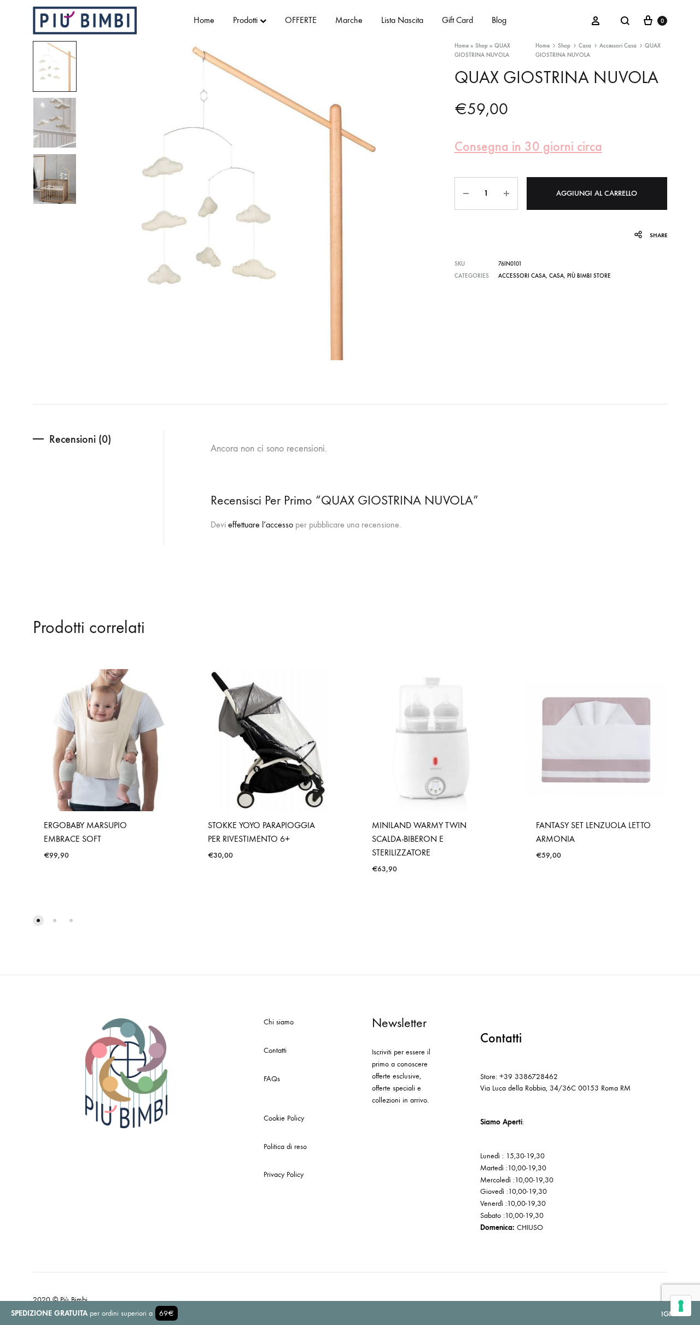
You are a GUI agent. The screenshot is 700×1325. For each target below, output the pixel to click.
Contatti (275, 1050)
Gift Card (457, 20)
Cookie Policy (284, 1118)
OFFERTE (301, 20)
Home (204, 20)
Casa (585, 45)
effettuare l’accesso (260, 524)
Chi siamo (279, 1022)
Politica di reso (285, 1146)
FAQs (272, 1078)
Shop (481, 45)
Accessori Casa (618, 45)
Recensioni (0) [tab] (80, 438)
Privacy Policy (284, 1174)
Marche (349, 20)
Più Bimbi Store (589, 275)
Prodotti (245, 20)
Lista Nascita (402, 20)
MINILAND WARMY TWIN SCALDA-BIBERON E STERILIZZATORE (419, 839)
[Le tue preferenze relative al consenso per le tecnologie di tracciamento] (680, 1305)
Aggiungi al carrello (596, 193)
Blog (499, 20)
